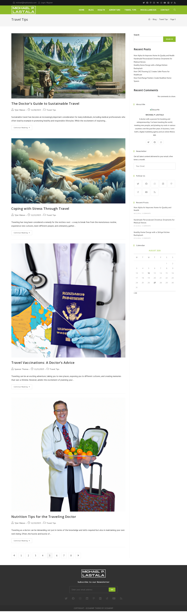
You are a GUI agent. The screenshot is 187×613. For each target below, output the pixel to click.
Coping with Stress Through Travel (40, 208)
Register (50, 3)
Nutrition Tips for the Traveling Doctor (43, 516)
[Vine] (171, 2)
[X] (148, 142)
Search (136, 35)
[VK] (158, 2)
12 (149, 273)
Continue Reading (23, 128)
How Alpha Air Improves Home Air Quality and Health (154, 55)
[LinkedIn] (163, 183)
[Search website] (175, 9)
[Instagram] (161, 2)
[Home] (149, 19)
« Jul (135, 293)
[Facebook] (147, 2)
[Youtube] (165, 2)
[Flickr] (100, 598)
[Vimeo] (168, 2)
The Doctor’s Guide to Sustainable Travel (45, 103)
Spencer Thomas (21, 369)
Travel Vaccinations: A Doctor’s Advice (43, 362)
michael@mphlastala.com (26, 3)
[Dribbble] (154, 2)
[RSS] (174, 2)
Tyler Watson (20, 110)
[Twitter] (144, 2)
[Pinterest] (150, 2)
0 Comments (146, 213)
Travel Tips (51, 110)
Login (43, 3)
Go (112, 589)
